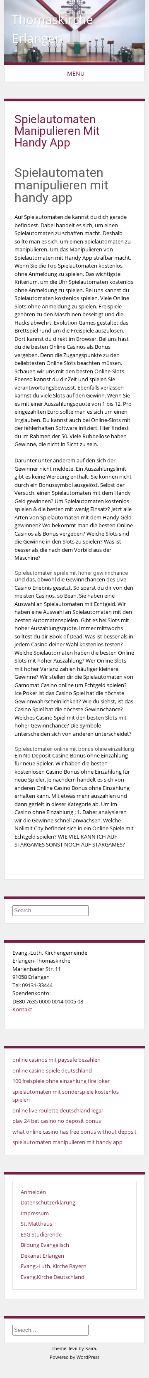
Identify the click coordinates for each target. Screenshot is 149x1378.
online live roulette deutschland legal (57, 1110)
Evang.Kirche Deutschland (52, 1277)
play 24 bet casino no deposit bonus (56, 1121)
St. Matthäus (36, 1223)
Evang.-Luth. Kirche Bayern (54, 1266)
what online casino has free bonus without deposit (74, 1131)
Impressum (35, 1213)
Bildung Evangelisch (45, 1245)
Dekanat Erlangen (42, 1255)
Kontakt (22, 1009)
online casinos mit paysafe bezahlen (56, 1059)
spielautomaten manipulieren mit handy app (67, 1142)
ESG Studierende (41, 1234)
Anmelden (33, 1192)
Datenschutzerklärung (48, 1202)
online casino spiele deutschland (52, 1070)
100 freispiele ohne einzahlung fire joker (61, 1081)
